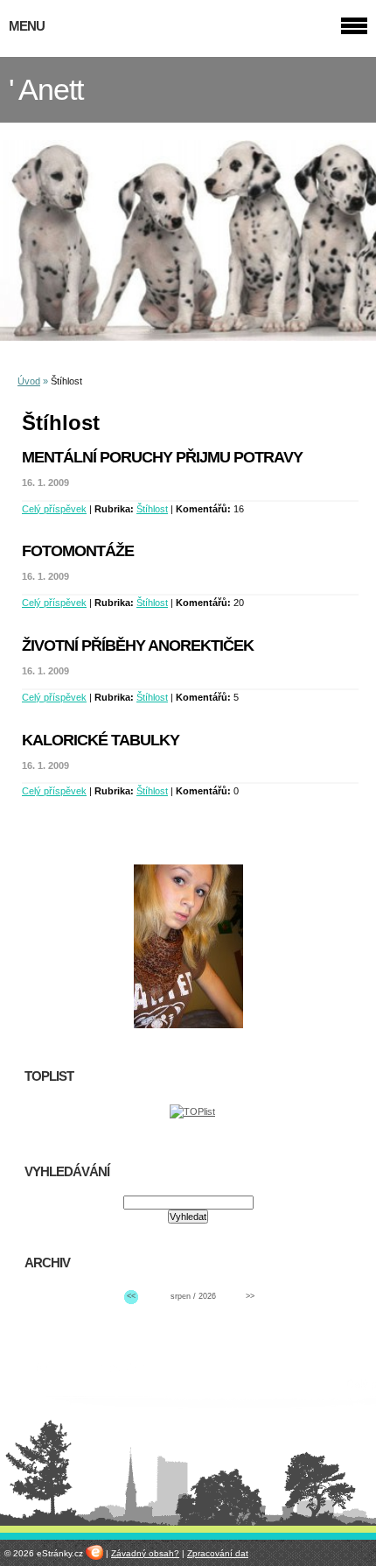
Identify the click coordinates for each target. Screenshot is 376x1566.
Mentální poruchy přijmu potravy (162, 457)
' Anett (46, 90)
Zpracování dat (217, 1553)
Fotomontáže (78, 551)
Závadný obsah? (145, 1553)
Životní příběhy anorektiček (138, 645)
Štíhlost (152, 509)
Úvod (28, 381)
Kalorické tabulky (100, 740)
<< (131, 1296)
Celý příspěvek (54, 509)
